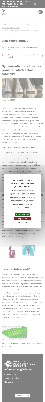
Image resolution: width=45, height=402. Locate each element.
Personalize (22, 222)
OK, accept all (23, 214)
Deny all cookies (23, 219)
